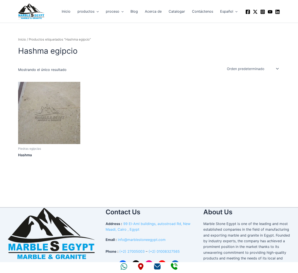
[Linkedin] (277, 11)
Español (226, 11)
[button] (96, 11)
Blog (134, 11)
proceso (112, 11)
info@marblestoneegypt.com (142, 239)
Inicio (66, 11)
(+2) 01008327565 (164, 251)
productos (85, 11)
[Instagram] (262, 11)
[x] (255, 11)
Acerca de (153, 11)
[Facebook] (247, 11)
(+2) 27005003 (132, 251)
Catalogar (177, 11)
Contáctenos (202, 11)
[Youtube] (270, 11)
